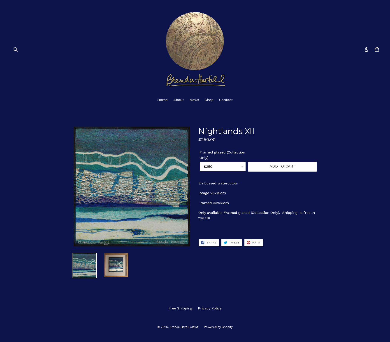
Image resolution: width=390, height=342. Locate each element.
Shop (209, 100)
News (194, 100)
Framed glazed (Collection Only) (222, 155)
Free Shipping (180, 308)
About (178, 100)
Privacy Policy (210, 308)
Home (162, 100)
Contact (226, 100)
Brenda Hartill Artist (183, 327)
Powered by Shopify (218, 327)
